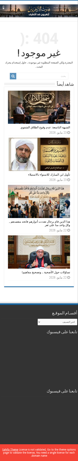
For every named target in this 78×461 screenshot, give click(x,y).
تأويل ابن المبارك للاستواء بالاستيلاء (49, 174)
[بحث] (13, 76)
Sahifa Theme (10, 449)
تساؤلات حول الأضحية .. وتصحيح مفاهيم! (46, 272)
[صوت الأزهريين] (39, 10)
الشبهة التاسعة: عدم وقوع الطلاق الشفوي (45, 127)
